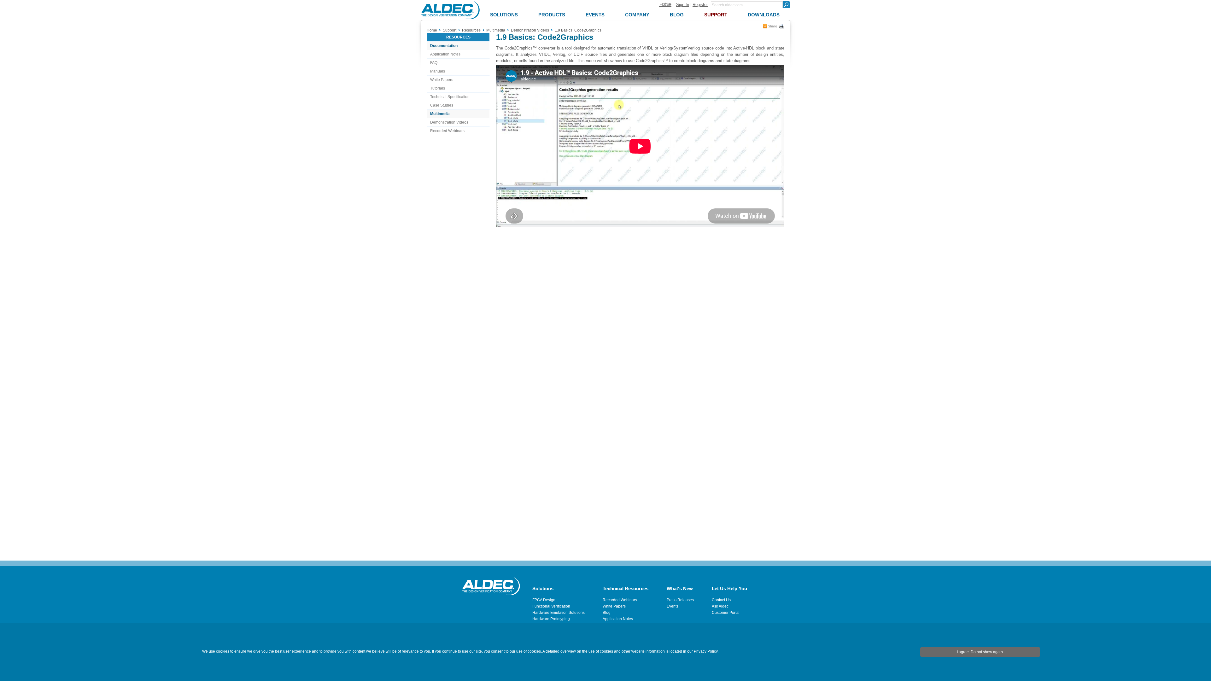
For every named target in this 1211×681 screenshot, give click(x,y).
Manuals (437, 71)
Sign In (682, 4)
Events (672, 606)
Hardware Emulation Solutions (558, 612)
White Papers (441, 80)
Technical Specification (450, 97)
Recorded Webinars (447, 131)
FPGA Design (543, 600)
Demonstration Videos (449, 122)
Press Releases (680, 600)
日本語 (665, 4)
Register (700, 4)
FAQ (433, 63)
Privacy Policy (705, 651)
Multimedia (440, 114)
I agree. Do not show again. (980, 652)
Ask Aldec (720, 606)
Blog (607, 612)
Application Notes (445, 54)
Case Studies (441, 105)
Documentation (444, 46)
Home (432, 30)
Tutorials (437, 88)
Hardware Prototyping (551, 619)
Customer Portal (726, 612)
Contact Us (721, 600)
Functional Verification (551, 606)
